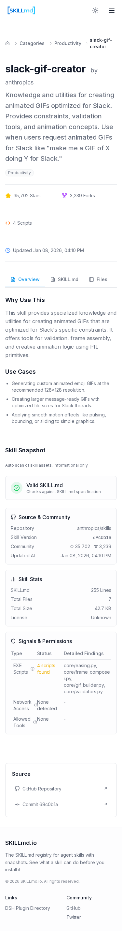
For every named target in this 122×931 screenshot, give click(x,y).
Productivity (67, 43)
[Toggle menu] (111, 10)
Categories (32, 43)
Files (102, 279)
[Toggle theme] (95, 10)
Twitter (73, 917)
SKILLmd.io (21, 842)
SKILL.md (68, 279)
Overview (29, 279)
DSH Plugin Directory (27, 908)
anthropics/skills (94, 528)
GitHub (73, 908)
